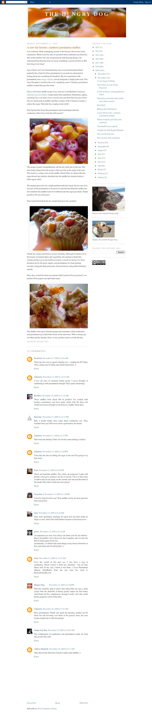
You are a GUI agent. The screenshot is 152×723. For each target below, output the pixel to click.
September (102, 146)
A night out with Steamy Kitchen (110, 130)
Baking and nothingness (107, 109)
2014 (97, 51)
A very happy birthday (106, 81)
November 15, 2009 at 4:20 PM (61, 584)
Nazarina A (39, 494)
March (100, 169)
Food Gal (38, 358)
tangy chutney (47, 79)
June (100, 158)
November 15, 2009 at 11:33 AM (52, 558)
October (101, 142)
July (100, 154)
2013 (97, 55)
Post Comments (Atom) (47, 708)
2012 (97, 58)
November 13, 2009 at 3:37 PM (55, 435)
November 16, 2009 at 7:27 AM (55, 608)
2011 (97, 62)
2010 (97, 66)
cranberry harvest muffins (37, 94)
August (101, 150)
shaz (36, 512)
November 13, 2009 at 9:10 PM (51, 470)
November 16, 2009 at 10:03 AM (61, 630)
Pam (36, 470)
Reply (36, 368)
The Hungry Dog (77, 14)
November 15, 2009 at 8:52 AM (52, 531)
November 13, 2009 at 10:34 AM (56, 376)
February (101, 173)
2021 (97, 47)
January (101, 177)
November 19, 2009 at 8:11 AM (62, 648)
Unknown (38, 376)
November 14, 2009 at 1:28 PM (57, 494)
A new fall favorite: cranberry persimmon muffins (53, 47)
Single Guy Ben (40, 630)
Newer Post (31, 703)
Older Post (84, 703)
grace (36, 531)
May (100, 161)
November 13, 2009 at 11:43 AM (55, 395)
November (102, 77)
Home (57, 703)
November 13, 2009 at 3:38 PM (55, 451)
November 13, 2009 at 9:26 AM (55, 358)
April (100, 165)
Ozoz (36, 558)
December (102, 73)
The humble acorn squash (107, 126)
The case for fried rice (105, 134)
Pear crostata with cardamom (108, 137)
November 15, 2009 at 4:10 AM (51, 512)
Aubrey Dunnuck (41, 648)
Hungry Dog (39, 584)
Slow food (101, 105)
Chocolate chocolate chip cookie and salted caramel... (110, 100)
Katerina (38, 416)
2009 (97, 70)
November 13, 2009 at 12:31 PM (56, 416)
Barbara (37, 395)
